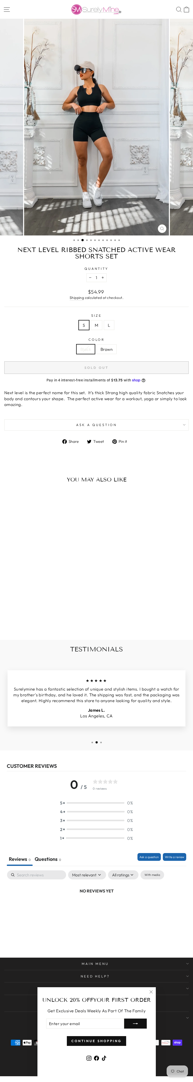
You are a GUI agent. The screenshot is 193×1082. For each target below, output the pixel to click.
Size (96, 315)
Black (85, 349)
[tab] (48, 859)
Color (96, 340)
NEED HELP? (95, 976)
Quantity (96, 269)
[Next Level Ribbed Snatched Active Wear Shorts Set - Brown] (42, 623)
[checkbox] (152, 874)
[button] (96, 803)
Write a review (174, 857)
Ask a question (96, 425)
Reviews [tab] (20, 859)
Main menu (95, 964)
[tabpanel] (96, 907)
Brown (107, 349)
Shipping (77, 297)
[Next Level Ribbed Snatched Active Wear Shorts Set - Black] (37, 623)
